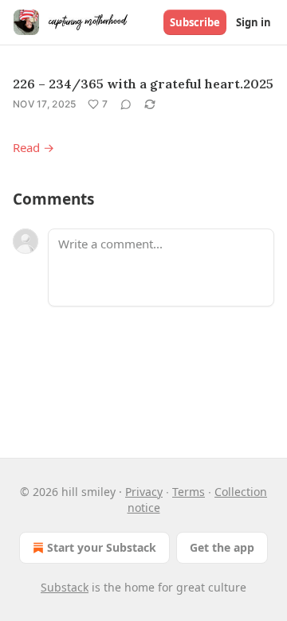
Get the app (222, 547)
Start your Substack (101, 547)
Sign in (253, 22)
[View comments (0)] (126, 104)
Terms (188, 491)
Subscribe (195, 22)
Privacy (144, 491)
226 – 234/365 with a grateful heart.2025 (143, 84)
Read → (33, 147)
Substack (64, 587)
